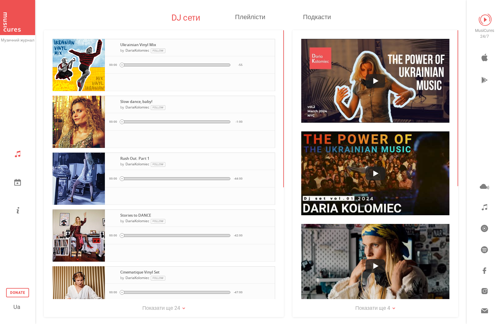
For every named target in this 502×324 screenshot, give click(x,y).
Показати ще (161, 308)
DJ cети (185, 17)
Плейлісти (250, 17)
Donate (17, 293)
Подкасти (317, 17)
